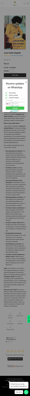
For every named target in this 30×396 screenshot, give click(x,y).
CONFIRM (15, 108)
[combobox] (10, 103)
